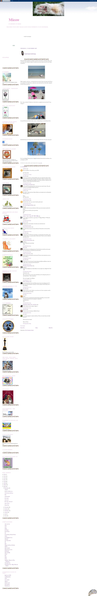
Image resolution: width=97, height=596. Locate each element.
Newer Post (22, 327)
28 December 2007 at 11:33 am (27, 287)
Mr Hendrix (7, 551)
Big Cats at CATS (8, 575)
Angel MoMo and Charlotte (28, 184)
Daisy (24, 247)
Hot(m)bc (6, 539)
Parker (6, 554)
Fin (5, 533)
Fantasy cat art (7, 582)
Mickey (6, 546)
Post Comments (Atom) (29, 330)
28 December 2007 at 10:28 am (27, 271)
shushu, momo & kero (27, 253)
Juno (24, 314)
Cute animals (7, 579)
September (7, 510)
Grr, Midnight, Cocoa (8, 537)
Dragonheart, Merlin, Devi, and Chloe (29, 304)
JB (5, 542)
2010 (5, 481)
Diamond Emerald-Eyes (27, 226)
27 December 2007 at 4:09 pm (27, 203)
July (6, 514)
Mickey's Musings (26, 281)
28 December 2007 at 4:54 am (27, 258)
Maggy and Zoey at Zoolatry (10, 545)
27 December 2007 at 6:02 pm (27, 214)
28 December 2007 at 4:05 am (27, 252)
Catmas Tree (7, 505)
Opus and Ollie (7, 552)
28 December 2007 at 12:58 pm (27, 293)
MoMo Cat (4, 140)
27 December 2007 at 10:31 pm (27, 231)
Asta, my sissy (7, 523)
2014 (5, 474)
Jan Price (24, 168)
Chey (6, 525)
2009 (5, 483)
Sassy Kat (24, 176)
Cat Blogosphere (8, 576)
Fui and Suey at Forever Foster (10, 534)
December (7, 488)
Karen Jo (24, 222)
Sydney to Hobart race (9, 491)
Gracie (6, 536)
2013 (5, 476)
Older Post (50, 327)
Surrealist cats (7, 585)
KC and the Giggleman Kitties (28, 205)
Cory (6, 527)
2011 (5, 479)
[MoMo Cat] (3, 142)
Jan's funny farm (8, 540)
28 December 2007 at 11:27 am (27, 279)
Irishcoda (24, 309)
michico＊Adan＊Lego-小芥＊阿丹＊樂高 (30, 216)
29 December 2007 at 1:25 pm (27, 323)
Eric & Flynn (7, 531)
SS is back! (7, 498)
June (6, 515)
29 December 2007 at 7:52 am (27, 312)
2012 (5, 477)
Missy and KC (7, 548)
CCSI (6, 578)
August (6, 512)
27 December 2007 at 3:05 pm (27, 198)
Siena (6, 557)
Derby (6, 528)
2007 (5, 486)
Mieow (14, 19)
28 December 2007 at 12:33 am (27, 238)
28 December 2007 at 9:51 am (27, 264)
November (7, 507)
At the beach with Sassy (30, 54)
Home (37, 327)
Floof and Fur (7, 584)
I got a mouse (7, 503)
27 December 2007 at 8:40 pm (27, 225)
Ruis (5, 555)
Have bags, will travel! (8, 501)
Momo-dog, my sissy (8, 549)
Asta (24, 294)
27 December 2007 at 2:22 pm (27, 189)
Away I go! (7, 499)
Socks (6, 558)
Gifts (5, 494)
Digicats (6, 581)
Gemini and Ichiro (26, 200)
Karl (5, 543)
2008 (5, 484)
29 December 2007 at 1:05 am (27, 307)
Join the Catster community (6, 451)
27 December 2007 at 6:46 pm (27, 220)
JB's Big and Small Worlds (27, 240)
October (6, 509)
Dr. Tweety (7, 530)
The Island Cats (7, 562)
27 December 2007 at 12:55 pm (27, 174)
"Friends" (6, 489)
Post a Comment (22, 325)
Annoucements (7, 496)
